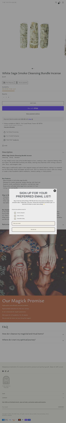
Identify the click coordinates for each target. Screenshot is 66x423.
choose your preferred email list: (19, 209)
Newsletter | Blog (21, 218)
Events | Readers (21, 212)
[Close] (55, 191)
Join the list (33, 229)
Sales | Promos (20, 215)
